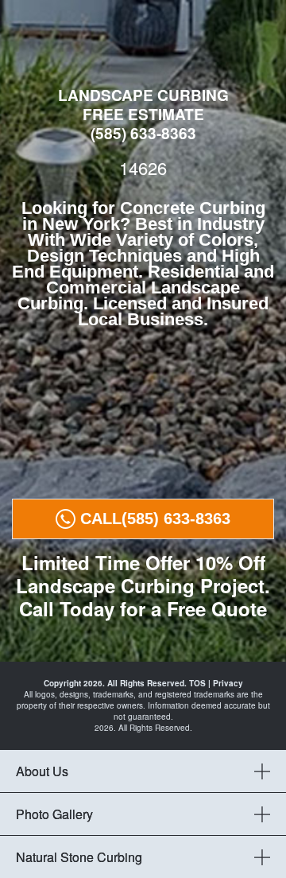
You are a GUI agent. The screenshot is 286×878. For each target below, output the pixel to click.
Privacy (228, 683)
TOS (197, 683)
